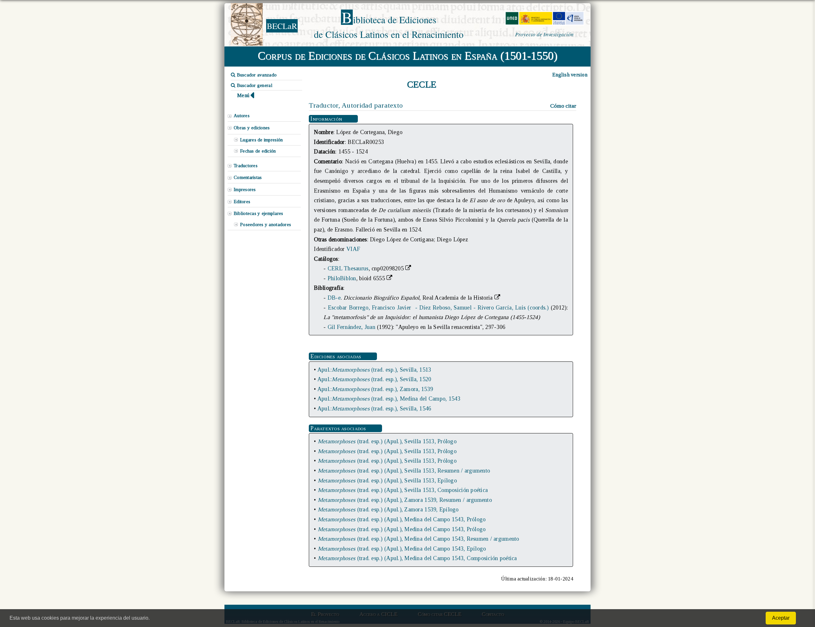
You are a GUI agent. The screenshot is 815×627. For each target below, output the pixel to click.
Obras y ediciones (252, 127)
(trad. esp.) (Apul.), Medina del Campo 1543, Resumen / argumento (418, 539)
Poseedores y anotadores (265, 224)
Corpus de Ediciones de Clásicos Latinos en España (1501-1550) (407, 55)
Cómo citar (563, 106)
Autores (242, 115)
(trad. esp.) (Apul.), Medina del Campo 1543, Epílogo (402, 548)
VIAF (353, 249)
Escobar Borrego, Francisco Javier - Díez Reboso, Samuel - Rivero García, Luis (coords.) (438, 307)
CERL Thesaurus (348, 268)
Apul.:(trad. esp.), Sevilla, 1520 (374, 379)
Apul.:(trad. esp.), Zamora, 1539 (375, 389)
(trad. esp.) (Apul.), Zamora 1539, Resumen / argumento (405, 500)
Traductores (246, 165)
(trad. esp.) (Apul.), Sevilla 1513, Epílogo (387, 480)
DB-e (334, 298)
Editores (242, 201)
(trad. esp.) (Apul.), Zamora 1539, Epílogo (388, 509)
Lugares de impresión (261, 139)
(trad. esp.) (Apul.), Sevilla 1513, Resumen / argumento (404, 470)
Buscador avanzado (256, 74)
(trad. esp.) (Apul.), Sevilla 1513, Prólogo (387, 441)
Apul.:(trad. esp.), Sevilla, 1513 (374, 370)
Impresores (245, 189)
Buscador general (254, 85)
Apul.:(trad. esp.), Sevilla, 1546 (374, 408)
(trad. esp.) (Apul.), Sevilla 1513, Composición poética (403, 490)
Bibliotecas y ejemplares (258, 213)
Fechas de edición (258, 150)
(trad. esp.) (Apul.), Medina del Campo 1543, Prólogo (402, 519)
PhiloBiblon (342, 278)
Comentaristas (248, 177)
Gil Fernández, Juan (351, 327)
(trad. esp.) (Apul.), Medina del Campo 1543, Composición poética (417, 558)
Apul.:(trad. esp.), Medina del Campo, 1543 (388, 398)
